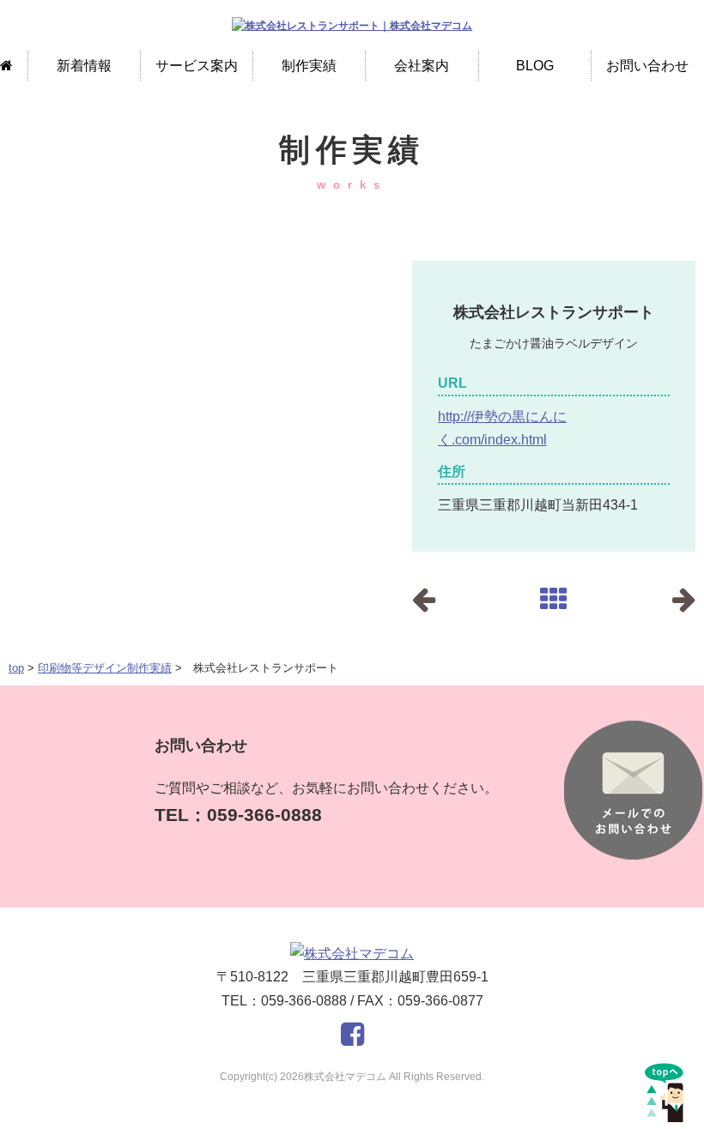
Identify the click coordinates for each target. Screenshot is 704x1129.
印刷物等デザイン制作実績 (105, 667)
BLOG (535, 65)
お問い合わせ (647, 65)
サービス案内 (196, 65)
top (16, 667)
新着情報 (84, 65)
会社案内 (421, 65)
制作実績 (309, 65)
